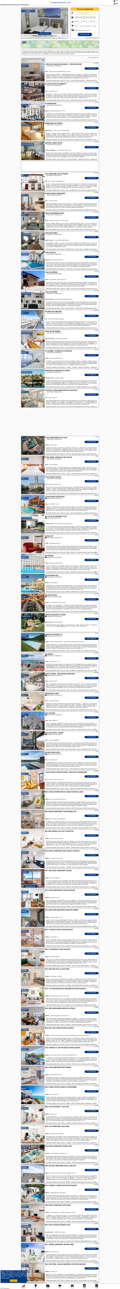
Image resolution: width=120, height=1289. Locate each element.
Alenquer (24, 105)
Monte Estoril (25, 254)
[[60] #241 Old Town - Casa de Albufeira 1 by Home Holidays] (33, 1272)
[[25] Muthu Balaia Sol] (33, 583)
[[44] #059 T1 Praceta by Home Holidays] (33, 957)
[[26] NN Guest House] (33, 603)
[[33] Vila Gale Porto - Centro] (33, 740)
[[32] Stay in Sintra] (33, 721)
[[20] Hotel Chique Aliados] (33, 484)
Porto (23, 85)
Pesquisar (85, 34)
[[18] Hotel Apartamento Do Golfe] (33, 445)
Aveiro (23, 65)
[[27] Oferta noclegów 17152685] (33, 622)
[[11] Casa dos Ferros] (33, 280)
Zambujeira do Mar (27, 372)
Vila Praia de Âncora (27, 333)
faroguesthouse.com (60, 3)
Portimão (24, 1029)
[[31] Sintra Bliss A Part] (33, 701)
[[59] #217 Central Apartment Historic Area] (33, 1252)
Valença (24, 636)
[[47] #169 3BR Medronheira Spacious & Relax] (33, 1016)
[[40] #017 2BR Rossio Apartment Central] (33, 878)
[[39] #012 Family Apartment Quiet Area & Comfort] (33, 858)
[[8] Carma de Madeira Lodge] (33, 221)
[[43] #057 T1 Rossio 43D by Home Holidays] (33, 937)
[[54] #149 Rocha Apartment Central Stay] (33, 1154)
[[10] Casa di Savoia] (33, 260)
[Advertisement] (60, 422)
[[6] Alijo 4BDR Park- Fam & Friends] (33, 181)
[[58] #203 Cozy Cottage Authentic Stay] (33, 1232)
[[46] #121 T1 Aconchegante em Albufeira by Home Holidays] (33, 996)
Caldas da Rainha (26, 293)
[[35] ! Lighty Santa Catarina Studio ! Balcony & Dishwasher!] (33, 780)
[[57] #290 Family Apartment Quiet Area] (33, 1213)
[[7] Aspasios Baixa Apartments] (33, 201)
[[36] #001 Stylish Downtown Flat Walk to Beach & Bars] (33, 799)
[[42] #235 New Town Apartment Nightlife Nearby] (33, 917)
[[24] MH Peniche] (33, 563)
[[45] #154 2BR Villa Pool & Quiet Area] (33, 976)
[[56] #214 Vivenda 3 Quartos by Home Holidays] (33, 1193)
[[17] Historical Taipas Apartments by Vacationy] (33, 398)
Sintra (23, 695)
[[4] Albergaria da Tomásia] (33, 131)
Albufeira (24, 577)
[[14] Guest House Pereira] (33, 339)
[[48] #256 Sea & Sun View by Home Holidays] (33, 1036)
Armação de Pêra (26, 1226)
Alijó (23, 175)
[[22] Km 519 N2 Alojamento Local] (33, 524)
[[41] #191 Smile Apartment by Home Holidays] (33, 898)
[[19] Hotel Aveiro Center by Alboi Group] (33, 465)
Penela (23, 214)
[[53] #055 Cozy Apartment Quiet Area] (33, 1134)
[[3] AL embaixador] (33, 111)
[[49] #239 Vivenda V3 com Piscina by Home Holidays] (33, 1055)
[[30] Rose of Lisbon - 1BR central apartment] (33, 681)
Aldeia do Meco (26, 124)
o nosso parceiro (83, 626)
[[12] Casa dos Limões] (33, 299)
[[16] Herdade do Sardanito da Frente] (33, 378)
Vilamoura (24, 439)
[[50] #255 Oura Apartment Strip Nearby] (33, 1075)
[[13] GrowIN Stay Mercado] (33, 319)
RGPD (7, 1278)
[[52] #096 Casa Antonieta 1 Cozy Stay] (33, 1114)
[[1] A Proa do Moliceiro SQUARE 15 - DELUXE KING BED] (33, 72)
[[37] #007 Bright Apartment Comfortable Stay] (33, 819)
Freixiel (23, 273)
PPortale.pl (7, 1288)
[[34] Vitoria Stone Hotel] (33, 760)
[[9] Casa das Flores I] (33, 240)
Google (3, 1272)
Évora (23, 754)
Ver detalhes (91, 68)
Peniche (24, 557)
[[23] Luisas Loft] (33, 544)
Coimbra (24, 352)
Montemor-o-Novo (27, 518)
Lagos (23, 498)
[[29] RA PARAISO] (33, 662)
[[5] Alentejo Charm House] (33, 150)
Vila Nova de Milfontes (27, 144)
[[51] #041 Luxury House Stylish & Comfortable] (33, 1095)
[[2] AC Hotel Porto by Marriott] (33, 91)
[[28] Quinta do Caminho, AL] (33, 642)
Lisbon (23, 655)
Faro (23, 313)
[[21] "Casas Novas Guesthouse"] (33, 504)
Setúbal (24, 537)
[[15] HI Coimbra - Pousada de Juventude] (33, 358)
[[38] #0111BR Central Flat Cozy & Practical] (33, 839)
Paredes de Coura (26, 234)
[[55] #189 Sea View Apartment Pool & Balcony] (33, 1173)
